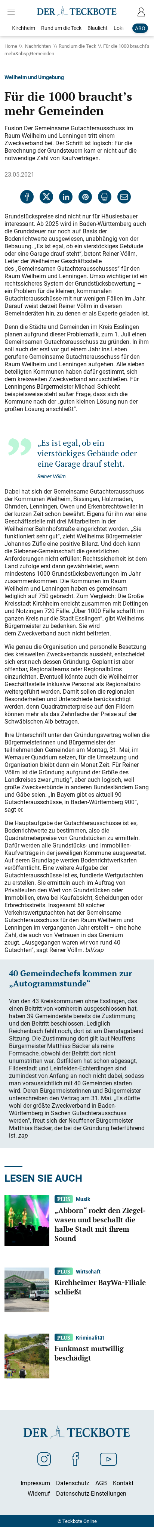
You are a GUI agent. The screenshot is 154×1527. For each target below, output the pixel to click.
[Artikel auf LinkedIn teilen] (66, 196)
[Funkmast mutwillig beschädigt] (26, 1355)
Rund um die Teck (77, 46)
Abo (140, 28)
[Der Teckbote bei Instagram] (44, 1459)
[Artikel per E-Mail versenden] (124, 196)
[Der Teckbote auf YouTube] (108, 1459)
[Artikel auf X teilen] (46, 196)
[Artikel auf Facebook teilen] (27, 196)
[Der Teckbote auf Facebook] (75, 1459)
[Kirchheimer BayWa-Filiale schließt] (26, 1289)
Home (10, 46)
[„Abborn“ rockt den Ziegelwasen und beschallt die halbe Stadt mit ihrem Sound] (26, 1220)
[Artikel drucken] (104, 196)
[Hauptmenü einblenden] (12, 12)
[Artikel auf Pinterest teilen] (85, 196)
